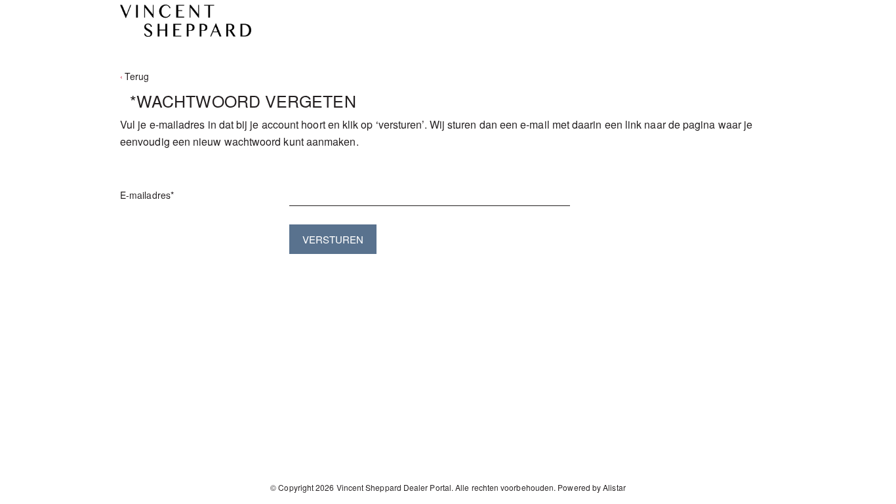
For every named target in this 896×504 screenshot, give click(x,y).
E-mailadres (147, 194)
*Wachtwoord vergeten (243, 101)
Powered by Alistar (591, 487)
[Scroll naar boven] (868, 489)
